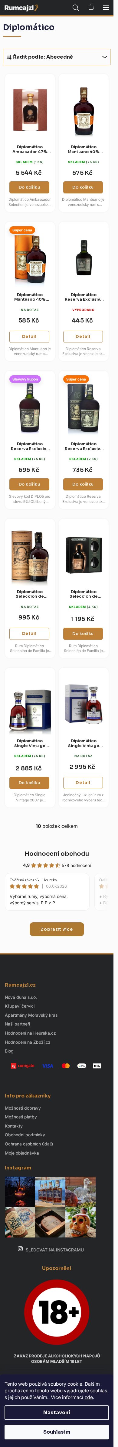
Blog (9, 1050)
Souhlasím (56, 1432)
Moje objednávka (22, 1152)
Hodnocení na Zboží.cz (28, 1042)
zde (88, 1397)
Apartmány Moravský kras (31, 1015)
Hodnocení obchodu (57, 854)
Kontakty (14, 1125)
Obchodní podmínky (25, 1134)
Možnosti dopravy (23, 1108)
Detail (29, 336)
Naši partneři (17, 1023)
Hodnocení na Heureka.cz (30, 1033)
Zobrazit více (57, 929)
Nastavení (56, 1412)
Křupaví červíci (19, 1005)
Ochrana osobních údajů (29, 1143)
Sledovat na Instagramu (55, 1249)
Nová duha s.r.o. (21, 997)
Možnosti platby (21, 1116)
